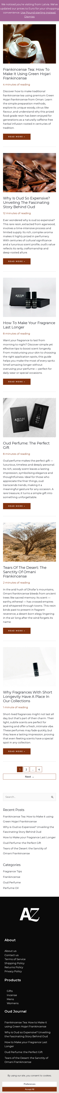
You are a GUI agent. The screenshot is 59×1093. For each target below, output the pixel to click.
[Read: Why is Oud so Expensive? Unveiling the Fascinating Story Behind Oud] (29, 172)
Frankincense (11, 876)
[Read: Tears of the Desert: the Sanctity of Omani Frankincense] (29, 541)
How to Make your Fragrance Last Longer (29, 837)
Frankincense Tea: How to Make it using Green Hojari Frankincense (27, 73)
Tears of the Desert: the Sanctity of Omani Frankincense (24, 571)
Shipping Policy (15, 963)
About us (10, 950)
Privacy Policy (13, 971)
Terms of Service (15, 959)
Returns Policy (14, 967)
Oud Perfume (12, 882)
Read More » (17, 137)
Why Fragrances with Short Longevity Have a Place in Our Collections (27, 696)
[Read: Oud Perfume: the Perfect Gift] (29, 417)
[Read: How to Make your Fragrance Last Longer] (29, 297)
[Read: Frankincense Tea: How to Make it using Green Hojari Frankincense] (29, 43)
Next (29, 776)
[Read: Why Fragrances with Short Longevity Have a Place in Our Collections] (29, 666)
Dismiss (29, 16)
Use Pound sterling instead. (38, 12)
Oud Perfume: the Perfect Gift (22, 842)
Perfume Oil (11, 888)
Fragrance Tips (12, 871)
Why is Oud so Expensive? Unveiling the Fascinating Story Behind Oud (26, 202)
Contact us (12, 955)
